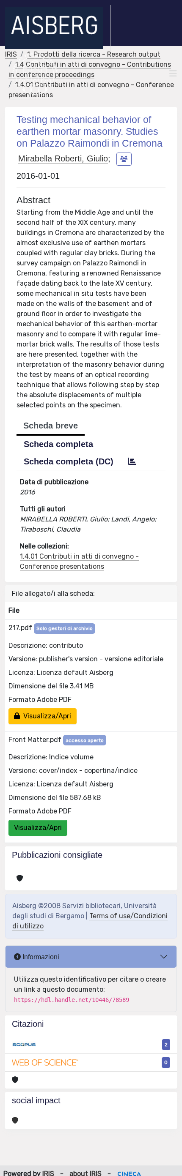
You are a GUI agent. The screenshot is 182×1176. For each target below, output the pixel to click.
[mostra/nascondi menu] (173, 73)
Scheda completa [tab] (58, 444)
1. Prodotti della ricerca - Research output (93, 54)
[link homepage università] (35, 73)
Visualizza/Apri (45, 716)
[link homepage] (57, 28)
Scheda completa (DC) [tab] (68, 461)
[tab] (132, 461)
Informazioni (40, 956)
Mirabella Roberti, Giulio (63, 158)
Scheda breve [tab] (50, 425)
